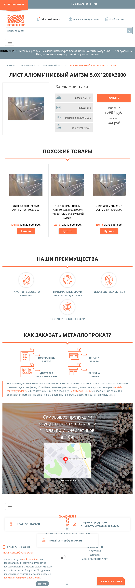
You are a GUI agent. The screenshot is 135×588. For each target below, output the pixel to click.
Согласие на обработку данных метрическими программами (32, 579)
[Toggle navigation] (9, 42)
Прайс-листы (116, 19)
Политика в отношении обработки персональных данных (31, 570)
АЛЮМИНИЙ (28, 65)
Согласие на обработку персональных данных (25, 565)
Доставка (95, 551)
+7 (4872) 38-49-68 (84, 4)
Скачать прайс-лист (95, 559)
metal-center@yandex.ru (86, 19)
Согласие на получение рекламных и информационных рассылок (35, 584)
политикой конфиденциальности (21, 577)
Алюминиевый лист (51, 65)
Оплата (95, 555)
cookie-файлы (30, 559)
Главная (10, 65)
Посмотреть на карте (67, 480)
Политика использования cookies (18, 574)
